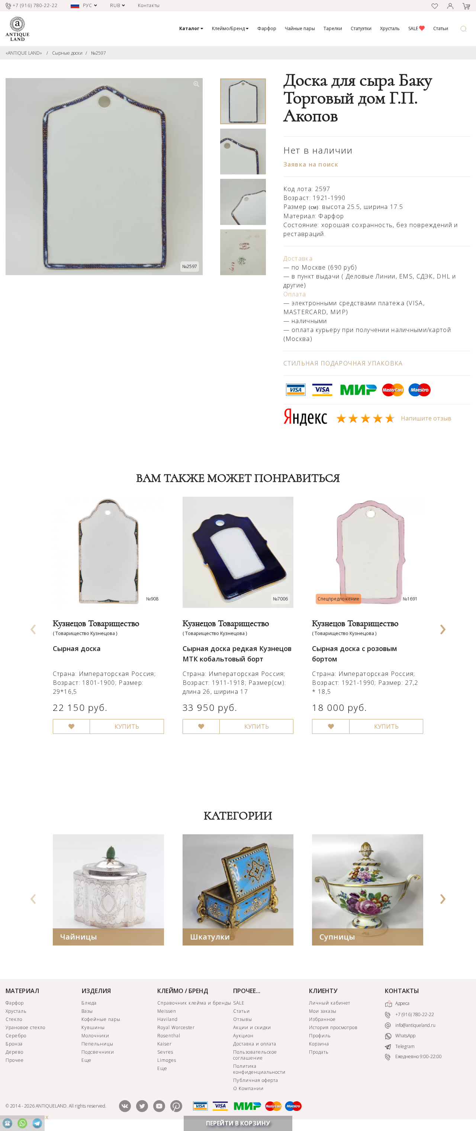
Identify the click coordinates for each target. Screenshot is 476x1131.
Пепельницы (97, 1044)
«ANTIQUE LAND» (24, 53)
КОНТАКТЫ (402, 991)
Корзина (319, 1044)
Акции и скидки (252, 1027)
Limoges (166, 1060)
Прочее (15, 1060)
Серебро (16, 1035)
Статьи (440, 28)
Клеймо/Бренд (229, 28)
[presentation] (33, 627)
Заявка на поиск (310, 164)
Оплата (294, 294)
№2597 (98, 53)
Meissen (166, 1011)
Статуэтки (361, 28)
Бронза (14, 1044)
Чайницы (78, 937)
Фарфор (266, 28)
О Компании (248, 1088)
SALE (413, 28)
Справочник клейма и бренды (194, 1003)
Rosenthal (168, 1035)
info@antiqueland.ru (414, 1025)
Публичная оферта (255, 1080)
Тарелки (333, 28)
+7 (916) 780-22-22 (414, 1014)
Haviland (167, 1019)
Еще (86, 1060)
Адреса (401, 1003)
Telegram (404, 1046)
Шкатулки (210, 937)
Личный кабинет (329, 1003)
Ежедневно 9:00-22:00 (418, 1056)
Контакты (149, 5)
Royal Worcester (176, 1027)
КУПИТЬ (127, 726)
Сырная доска (77, 648)
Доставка (298, 258)
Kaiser (164, 1044)
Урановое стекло (25, 1027)
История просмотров (333, 1027)
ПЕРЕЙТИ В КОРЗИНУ (238, 1123)
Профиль (320, 1035)
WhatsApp (404, 1035)
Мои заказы (323, 1011)
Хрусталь (390, 28)
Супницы (337, 937)
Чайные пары (300, 28)
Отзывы (242, 1019)
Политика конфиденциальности (259, 1069)
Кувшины (93, 1027)
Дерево (14, 1052)
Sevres (165, 1052)
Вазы (87, 1011)
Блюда (89, 1003)
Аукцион (243, 1035)
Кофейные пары (100, 1019)
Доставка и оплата (254, 1044)
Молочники (95, 1035)
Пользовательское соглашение (255, 1055)
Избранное (322, 1019)
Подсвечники (97, 1052)
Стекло (14, 1019)
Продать (319, 1052)
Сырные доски (67, 53)
